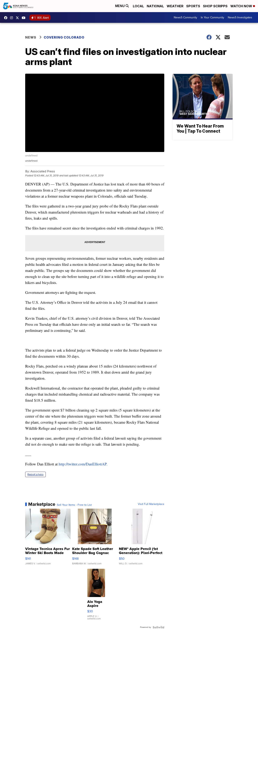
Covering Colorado (64, 37)
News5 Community (185, 17)
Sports (193, 6)
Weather (175, 6)
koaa (18, 17)
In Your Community (212, 17)
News (30, 37)
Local (138, 6)
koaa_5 (12, 17)
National (155, 6)
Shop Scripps (215, 6)
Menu (120, 6)
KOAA (6, 17)
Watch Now (241, 6)
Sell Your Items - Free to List (74, 505)
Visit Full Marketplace (151, 504)
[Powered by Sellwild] (158, 627)
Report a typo (35, 474)
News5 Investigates (240, 17)
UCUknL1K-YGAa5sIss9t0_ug (24, 17)
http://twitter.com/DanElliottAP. (83, 463)
